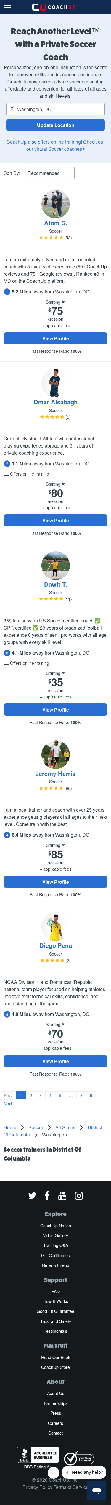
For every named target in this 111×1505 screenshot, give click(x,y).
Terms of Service (71, 1487)
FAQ (56, 1291)
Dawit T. (55, 584)
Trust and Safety (55, 1321)
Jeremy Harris (55, 773)
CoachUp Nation (55, 1225)
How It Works (55, 1301)
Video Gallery (55, 1235)
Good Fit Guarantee (55, 1311)
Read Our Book (55, 1357)
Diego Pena (55, 945)
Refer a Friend (55, 1265)
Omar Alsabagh (55, 401)
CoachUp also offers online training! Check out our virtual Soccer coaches (55, 145)
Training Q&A (55, 1245)
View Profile (55, 338)
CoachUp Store (55, 1367)
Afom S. (55, 222)
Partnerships (55, 1403)
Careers (55, 1423)
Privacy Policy (37, 1487)
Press (55, 1413)
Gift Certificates (55, 1255)
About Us (55, 1393)
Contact (55, 1433)
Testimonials (55, 1331)
